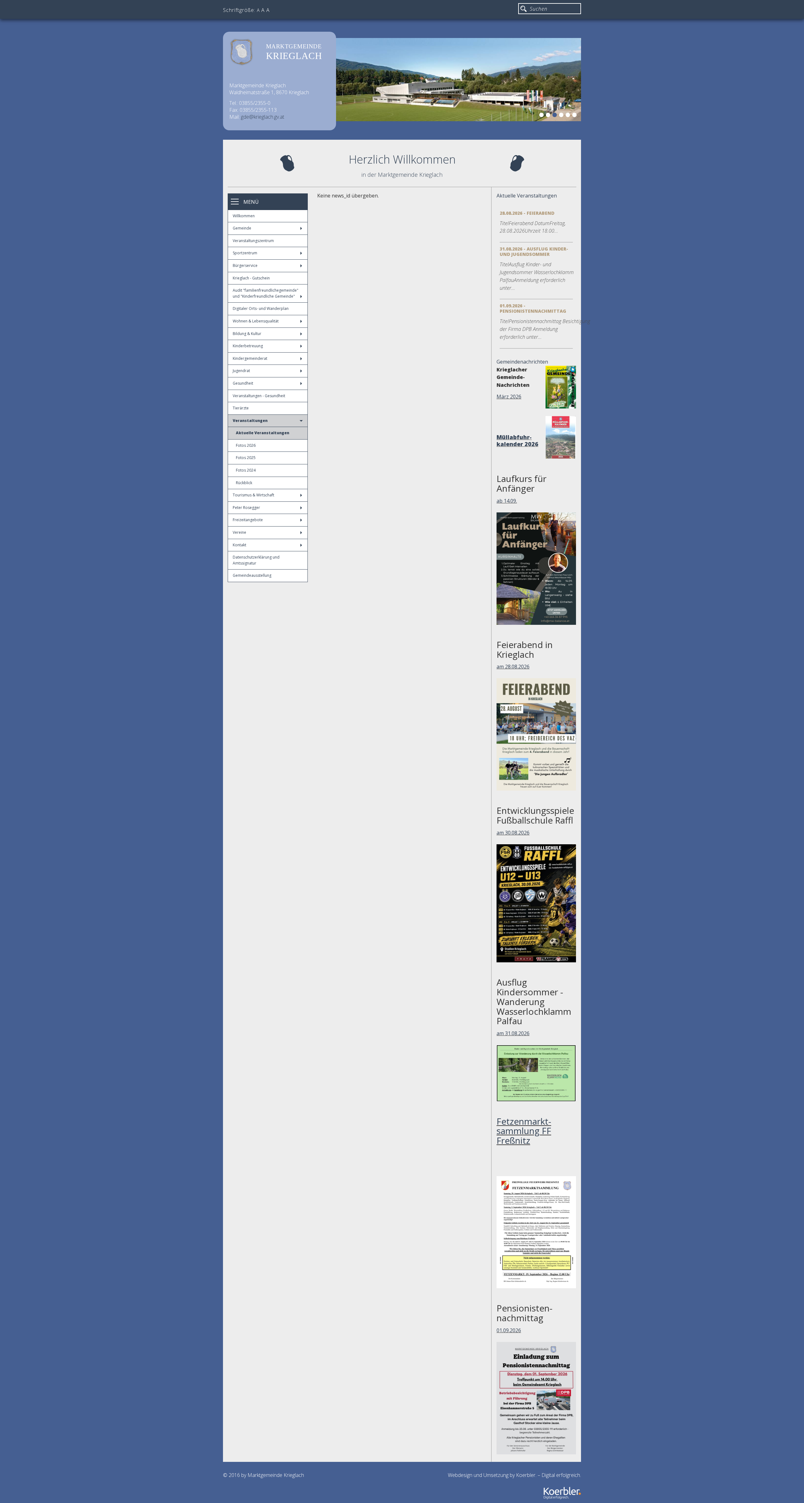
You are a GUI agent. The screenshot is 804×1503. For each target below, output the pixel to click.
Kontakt (239, 545)
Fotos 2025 (246, 457)
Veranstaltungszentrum (253, 240)
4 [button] (562, 116)
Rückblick (244, 482)
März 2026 (509, 396)
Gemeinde (242, 228)
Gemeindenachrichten (522, 361)
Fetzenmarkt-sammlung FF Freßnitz (524, 1131)
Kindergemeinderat (250, 358)
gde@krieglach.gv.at (262, 116)
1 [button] (542, 116)
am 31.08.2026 (513, 1033)
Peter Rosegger (246, 507)
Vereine (239, 532)
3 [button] (555, 116)
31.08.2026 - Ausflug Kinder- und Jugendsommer (534, 251)
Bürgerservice (245, 265)
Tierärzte (241, 408)
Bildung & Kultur (247, 333)
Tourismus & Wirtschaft (253, 495)
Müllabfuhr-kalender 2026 (517, 440)
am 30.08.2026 (513, 832)
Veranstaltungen (250, 420)
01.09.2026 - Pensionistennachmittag (533, 308)
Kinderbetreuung (248, 346)
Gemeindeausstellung (252, 575)
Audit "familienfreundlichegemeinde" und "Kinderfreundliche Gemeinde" (265, 293)
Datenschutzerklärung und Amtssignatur (256, 560)
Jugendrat (241, 370)
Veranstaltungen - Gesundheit (259, 395)
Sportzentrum (245, 253)
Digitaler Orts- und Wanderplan (261, 308)
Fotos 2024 (246, 470)
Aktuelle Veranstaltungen (262, 432)
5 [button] (569, 116)
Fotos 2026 (246, 445)
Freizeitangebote (248, 519)
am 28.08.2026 (513, 666)
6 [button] (575, 116)
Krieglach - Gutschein (251, 278)
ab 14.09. (507, 500)
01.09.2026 (509, 1330)
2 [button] (549, 116)
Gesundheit (243, 383)
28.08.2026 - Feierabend (527, 213)
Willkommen (244, 216)
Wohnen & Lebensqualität (256, 321)
